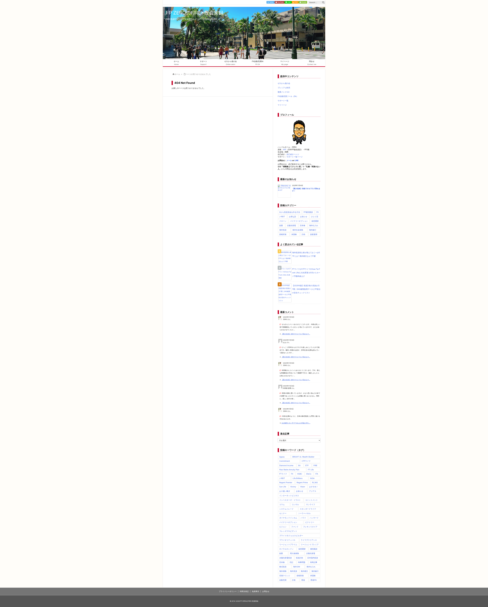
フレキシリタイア (310, 527)
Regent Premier (285, 482)
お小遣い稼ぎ (284, 491)
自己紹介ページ (293, 154)
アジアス (312, 491)
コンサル (295, 504)
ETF (307, 465)
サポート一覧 (283, 100)
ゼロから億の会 (284, 83)
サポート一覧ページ (295, 157)
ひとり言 (314, 216)
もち (284, 342)
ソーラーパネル (304, 513)
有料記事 (313, 562)
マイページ (282, 105)
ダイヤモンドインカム (288, 518)
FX (317, 212)
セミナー (282, 513)
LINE (297, 160)
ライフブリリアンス (309, 540)
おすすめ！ (313, 487)
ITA (316, 474)
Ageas (282, 457)
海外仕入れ (313, 225)
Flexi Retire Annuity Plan (289, 470)
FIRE (315, 465)
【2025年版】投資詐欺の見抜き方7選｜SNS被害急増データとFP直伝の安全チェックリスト (306, 289)
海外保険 (282, 571)
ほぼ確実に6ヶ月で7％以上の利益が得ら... (295, 423)
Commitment (284, 461)
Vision (302, 487)
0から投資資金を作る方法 (289, 212)
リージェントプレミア (310, 544)
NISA (312, 478)
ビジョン (282, 527)
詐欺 (303, 234)
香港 (303, 580)
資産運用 (313, 234)
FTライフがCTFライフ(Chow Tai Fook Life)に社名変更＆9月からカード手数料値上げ (306, 272)
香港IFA (313, 580)
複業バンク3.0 (283, 92)
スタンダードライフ (308, 509)
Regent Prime (302, 482)
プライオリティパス (287, 540)
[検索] (323, 2)
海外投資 (282, 230)
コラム (282, 504)
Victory (293, 487)
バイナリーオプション (299, 221)
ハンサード (314, 518)
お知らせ (303, 216)
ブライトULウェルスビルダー (291, 535)
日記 (291, 562)
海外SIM (296, 567)
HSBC (299, 474)
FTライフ (283, 474)
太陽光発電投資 (285, 558)
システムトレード (286, 509)
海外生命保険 (297, 230)
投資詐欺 (299, 558)
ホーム (177, 74)
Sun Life (282, 487)
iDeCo (308, 474)
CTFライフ (306, 461)
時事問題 (301, 562)
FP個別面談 (308, 212)
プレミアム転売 (284, 88)
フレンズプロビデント (288, 531)
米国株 (294, 234)
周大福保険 (294, 553)
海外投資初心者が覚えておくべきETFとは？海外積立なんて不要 (306, 254)
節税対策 (282, 234)
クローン (282, 221)
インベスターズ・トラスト (290, 500)
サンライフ (310, 504)
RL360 (315, 482)
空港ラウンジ (284, 575)
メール (289, 160)
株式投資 (282, 567)
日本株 (302, 225)
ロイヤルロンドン (286, 549)
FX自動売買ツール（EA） (288, 96)
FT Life (311, 470)
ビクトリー (309, 522)
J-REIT (282, 216)
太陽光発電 (291, 225)
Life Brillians (297, 478)
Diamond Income (286, 465)
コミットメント (311, 500)
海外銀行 (312, 230)
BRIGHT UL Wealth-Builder (303, 457)
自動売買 (282, 580)
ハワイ (303, 518)
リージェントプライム (288, 544)
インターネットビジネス (289, 495)
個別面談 (313, 549)
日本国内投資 (312, 558)
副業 (281, 225)
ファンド (294, 527)
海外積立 (304, 571)
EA (299, 465)
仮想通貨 (315, 221)
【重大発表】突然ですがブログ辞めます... (295, 334)
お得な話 (292, 216)
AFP (284, 149)
